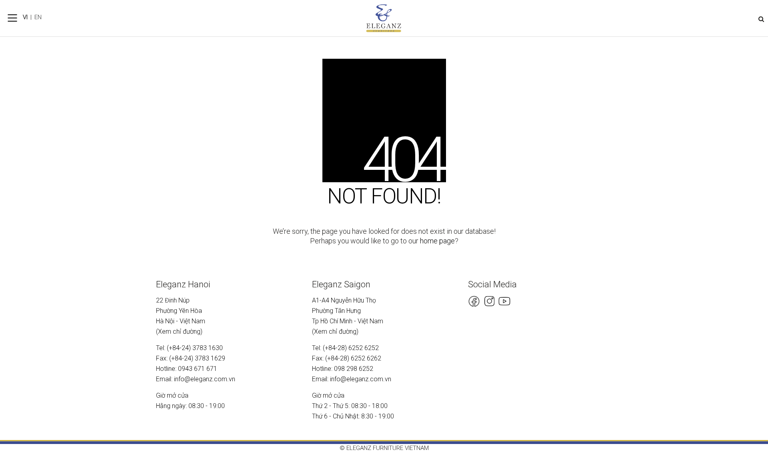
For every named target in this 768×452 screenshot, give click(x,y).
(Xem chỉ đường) (179, 331)
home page (437, 241)
